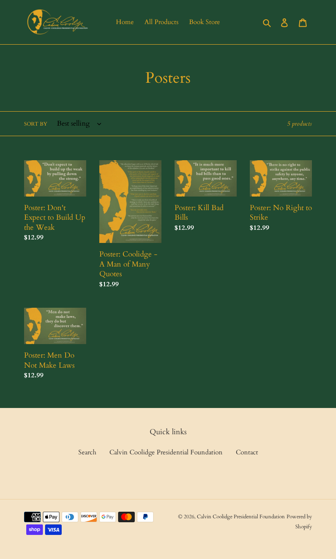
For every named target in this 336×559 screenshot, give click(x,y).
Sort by (35, 123)
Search (87, 452)
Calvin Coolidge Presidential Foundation (166, 452)
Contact (247, 452)
